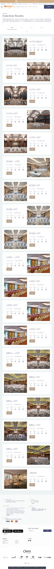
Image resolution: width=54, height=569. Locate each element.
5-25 (21, 27)
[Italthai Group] (27, 564)
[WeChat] (30, 540)
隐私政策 (16, 541)
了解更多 (8, 515)
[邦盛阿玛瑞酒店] (8, 6)
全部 (12, 27)
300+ (27, 32)
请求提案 (32, 53)
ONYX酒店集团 (5, 540)
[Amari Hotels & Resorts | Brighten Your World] (13, 557)
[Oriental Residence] (5, 557)
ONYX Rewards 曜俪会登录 (42, 3)
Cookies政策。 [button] (42, 567)
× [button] (44, 567)
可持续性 (4, 541)
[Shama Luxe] (21, 557)
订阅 (47, 530)
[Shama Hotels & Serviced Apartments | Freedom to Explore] (26, 557)
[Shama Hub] (32, 557)
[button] (3, 3)
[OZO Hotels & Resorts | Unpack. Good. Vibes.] (39, 557)
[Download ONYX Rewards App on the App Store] (7, 531)
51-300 (41, 27)
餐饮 (23, 6)
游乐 (25, 6)
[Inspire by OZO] (47, 557)
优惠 (33, 6)
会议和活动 (30, 6)
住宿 (20, 6)
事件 (36, 6)
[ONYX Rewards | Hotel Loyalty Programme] (27, 551)
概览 (14, 6)
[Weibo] (28, 540)
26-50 (31, 27)
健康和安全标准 (5, 543)
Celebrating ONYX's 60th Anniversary (28, 1)
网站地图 (16, 543)
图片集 (18, 6)
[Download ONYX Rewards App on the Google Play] (18, 531)
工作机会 (16, 540)
